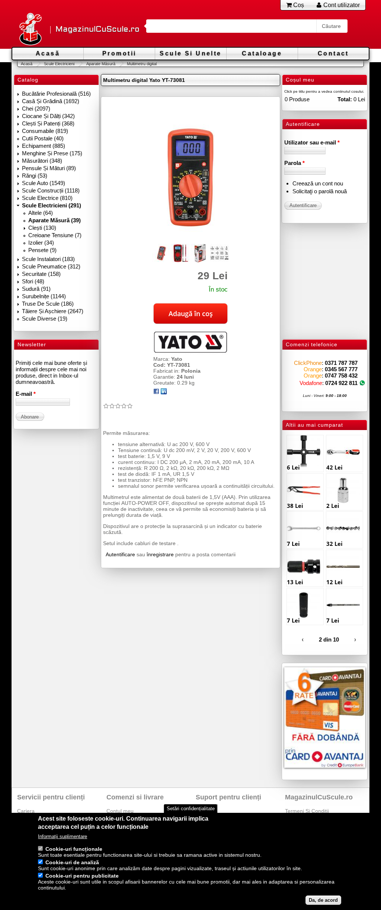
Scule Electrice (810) (47, 198)
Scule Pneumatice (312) (51, 266)
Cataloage (262, 53)
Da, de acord (323, 900)
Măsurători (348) (42, 161)
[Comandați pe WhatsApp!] (362, 383)
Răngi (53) (34, 175)
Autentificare (120, 554)
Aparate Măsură (100, 63)
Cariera (26, 811)
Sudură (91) (36, 289)
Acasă (48, 53)
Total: (344, 99)
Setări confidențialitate (191, 808)
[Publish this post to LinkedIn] (164, 392)
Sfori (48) (33, 281)
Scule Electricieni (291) (51, 205)
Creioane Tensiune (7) (54, 235)
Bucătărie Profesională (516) (56, 93)
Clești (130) (42, 228)
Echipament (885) (43, 146)
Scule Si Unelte (190, 53)
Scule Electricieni (59, 63)
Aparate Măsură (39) (54, 220)
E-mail (26, 394)
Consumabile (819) (45, 131)
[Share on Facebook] (156, 392)
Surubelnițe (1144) (44, 296)
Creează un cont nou (317, 183)
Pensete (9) (42, 250)
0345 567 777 (341, 369)
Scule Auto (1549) (43, 183)
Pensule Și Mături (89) (49, 168)
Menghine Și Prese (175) (52, 153)
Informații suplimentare (62, 836)
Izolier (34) (41, 242)
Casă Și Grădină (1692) (50, 101)
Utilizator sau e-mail (312, 142)
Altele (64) (40, 213)
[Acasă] (30, 29)
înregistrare (160, 554)
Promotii (119, 53)
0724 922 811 (341, 383)
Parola (294, 163)
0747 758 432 (341, 375)
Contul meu (120, 811)
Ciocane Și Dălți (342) (48, 116)
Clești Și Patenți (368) (48, 123)
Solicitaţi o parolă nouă (319, 191)
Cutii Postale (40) (43, 138)
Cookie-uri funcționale (73, 849)
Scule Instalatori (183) (48, 259)
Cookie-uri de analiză (72, 862)
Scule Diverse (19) (44, 318)
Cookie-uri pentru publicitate (82, 876)
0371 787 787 (341, 363)
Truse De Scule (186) (48, 303)
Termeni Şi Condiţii (307, 811)
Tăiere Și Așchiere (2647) (52, 311)
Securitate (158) (41, 274)
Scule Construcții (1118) (51, 190)
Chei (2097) (36, 108)
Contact (333, 53)
